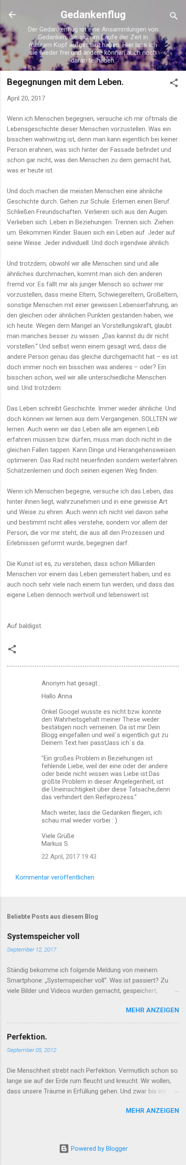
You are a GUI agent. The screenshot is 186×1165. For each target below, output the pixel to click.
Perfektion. (27, 1036)
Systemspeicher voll (43, 936)
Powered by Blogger (98, 1148)
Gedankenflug (93, 15)
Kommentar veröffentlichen (55, 877)
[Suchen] (174, 17)
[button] (174, 84)
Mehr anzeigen (152, 1010)
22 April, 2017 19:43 (69, 856)
